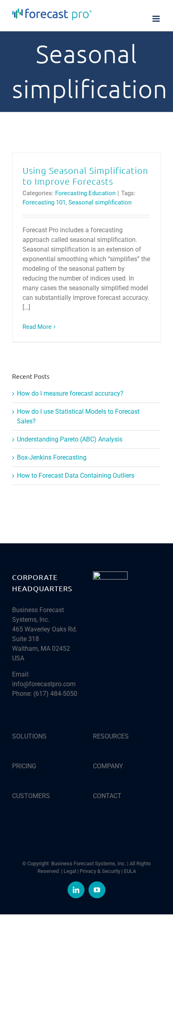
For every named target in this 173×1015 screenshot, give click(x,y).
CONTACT (107, 796)
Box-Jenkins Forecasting (51, 457)
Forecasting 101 (44, 202)
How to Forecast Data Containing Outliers (75, 475)
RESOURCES (111, 736)
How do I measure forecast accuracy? (70, 393)
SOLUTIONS (29, 736)
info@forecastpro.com (44, 684)
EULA (130, 871)
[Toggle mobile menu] (156, 18)
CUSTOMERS (31, 796)
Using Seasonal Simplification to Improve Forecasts (85, 175)
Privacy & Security (100, 871)
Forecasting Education (85, 193)
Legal (70, 871)
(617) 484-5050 (55, 693)
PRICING (24, 766)
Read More (37, 326)
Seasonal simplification (100, 202)
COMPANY (108, 766)
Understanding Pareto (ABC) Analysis (69, 439)
